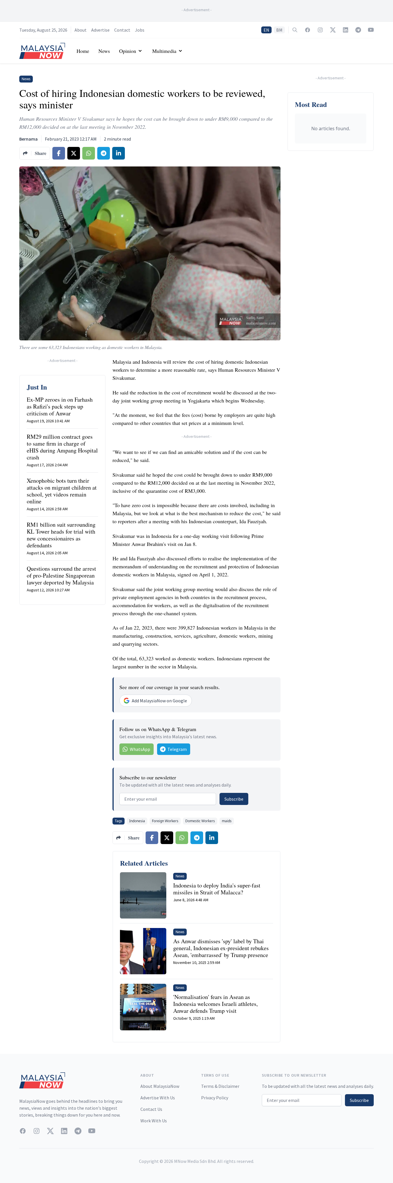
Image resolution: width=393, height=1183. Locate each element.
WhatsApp (140, 749)
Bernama (28, 139)
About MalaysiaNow (159, 1086)
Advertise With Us (157, 1097)
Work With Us (153, 1120)
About (81, 30)
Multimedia (164, 50)
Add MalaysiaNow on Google (159, 700)
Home (83, 50)
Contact (122, 30)
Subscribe (233, 799)
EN (266, 30)
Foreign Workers (165, 820)
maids (227, 820)
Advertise (100, 30)
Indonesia (137, 820)
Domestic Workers (200, 820)
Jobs (139, 30)
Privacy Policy (214, 1097)
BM (279, 30)
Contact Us (151, 1109)
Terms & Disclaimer (220, 1086)
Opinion (127, 50)
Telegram (177, 749)
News (104, 50)
